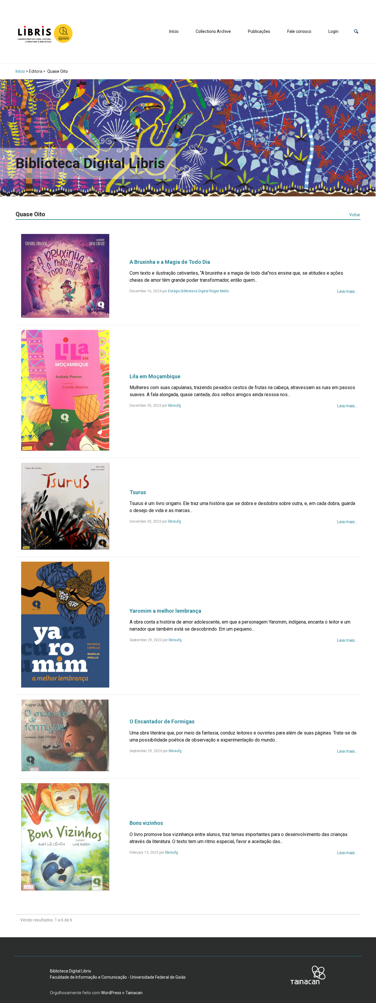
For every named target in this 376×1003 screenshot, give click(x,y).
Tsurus (138, 492)
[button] (356, 31)
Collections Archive (213, 31)
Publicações (259, 31)
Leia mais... (347, 291)
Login (333, 31)
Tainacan (133, 992)
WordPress (111, 992)
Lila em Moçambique (155, 376)
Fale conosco (299, 31)
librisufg (174, 405)
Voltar (354, 214)
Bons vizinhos (146, 823)
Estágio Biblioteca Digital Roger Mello (198, 291)
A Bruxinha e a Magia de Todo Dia (170, 262)
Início (174, 31)
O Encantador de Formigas (162, 721)
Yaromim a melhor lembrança (165, 611)
